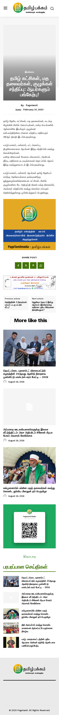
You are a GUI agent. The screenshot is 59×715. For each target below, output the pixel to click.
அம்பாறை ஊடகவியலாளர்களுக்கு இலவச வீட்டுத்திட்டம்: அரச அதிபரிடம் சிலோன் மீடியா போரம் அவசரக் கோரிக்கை (28, 432)
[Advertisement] (29, 52)
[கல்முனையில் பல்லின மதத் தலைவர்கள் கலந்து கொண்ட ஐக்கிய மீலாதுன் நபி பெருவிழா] (29, 465)
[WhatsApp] (41, 265)
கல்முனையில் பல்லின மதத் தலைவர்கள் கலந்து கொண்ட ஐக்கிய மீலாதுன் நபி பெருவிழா (29, 489)
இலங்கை (29, 72)
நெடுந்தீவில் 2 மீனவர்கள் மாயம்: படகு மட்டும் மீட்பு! (16, 305)
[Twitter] (25, 265)
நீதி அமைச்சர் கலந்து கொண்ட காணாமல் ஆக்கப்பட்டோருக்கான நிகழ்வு (37, 628)
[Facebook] (18, 265)
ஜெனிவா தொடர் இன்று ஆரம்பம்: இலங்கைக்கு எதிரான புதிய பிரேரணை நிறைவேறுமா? (43, 306)
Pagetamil (32, 105)
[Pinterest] (33, 265)
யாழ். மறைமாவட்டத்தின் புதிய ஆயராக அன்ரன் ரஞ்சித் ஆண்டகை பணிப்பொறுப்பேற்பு (38, 642)
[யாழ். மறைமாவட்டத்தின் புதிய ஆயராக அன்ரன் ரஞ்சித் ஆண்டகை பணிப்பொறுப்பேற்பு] (11, 642)
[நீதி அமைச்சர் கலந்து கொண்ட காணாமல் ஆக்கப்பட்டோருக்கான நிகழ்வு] (11, 628)
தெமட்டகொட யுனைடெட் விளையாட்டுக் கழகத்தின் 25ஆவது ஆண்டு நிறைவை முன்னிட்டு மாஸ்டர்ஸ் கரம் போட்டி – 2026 (25, 373)
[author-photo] (5, 382)
